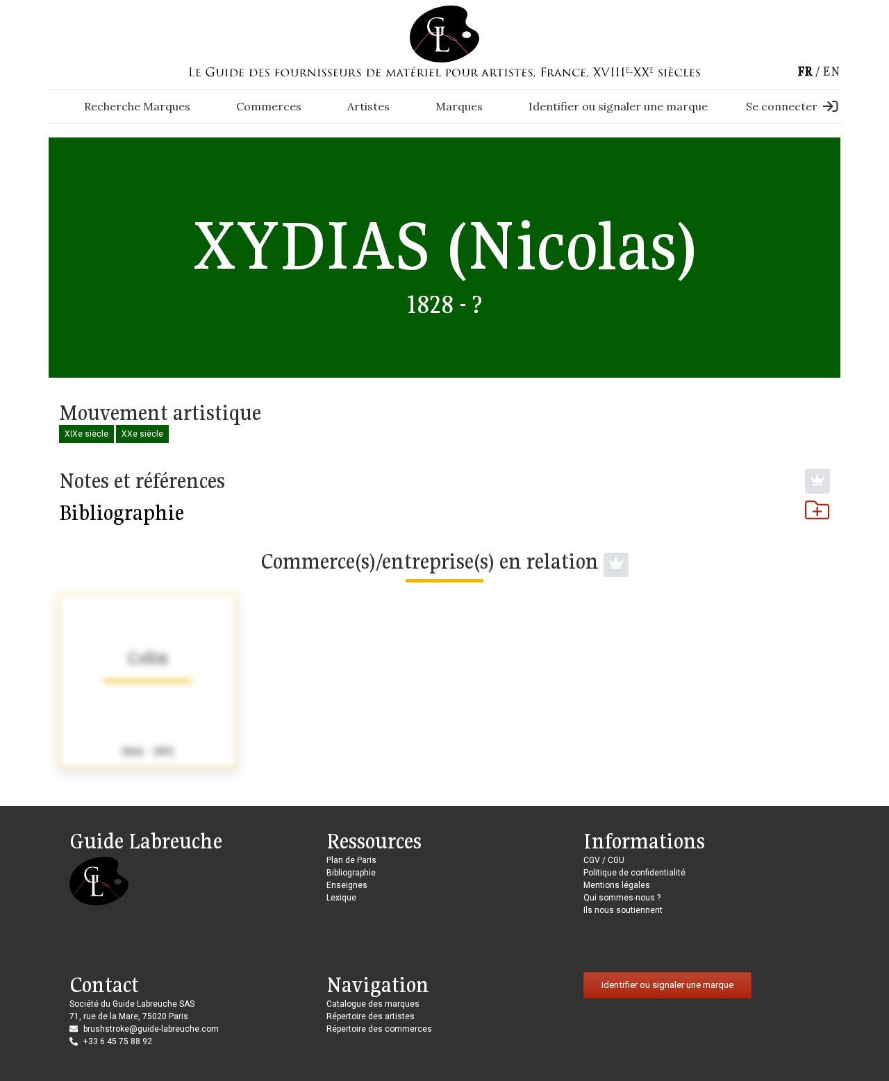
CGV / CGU (603, 860)
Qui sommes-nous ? (621, 898)
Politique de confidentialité (634, 873)
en (831, 71)
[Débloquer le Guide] (817, 481)
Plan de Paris (351, 860)
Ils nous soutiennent (623, 910)
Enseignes (346, 885)
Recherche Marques (137, 106)
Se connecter (781, 106)
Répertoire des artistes (370, 1016)
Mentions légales (616, 885)
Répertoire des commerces (379, 1029)
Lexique (341, 898)
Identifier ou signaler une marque (618, 106)
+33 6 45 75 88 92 (117, 1041)
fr (805, 71)
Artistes (368, 106)
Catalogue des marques (372, 1004)
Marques (459, 106)
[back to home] (444, 33)
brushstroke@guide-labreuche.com (151, 1029)
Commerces (268, 106)
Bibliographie (121, 512)
